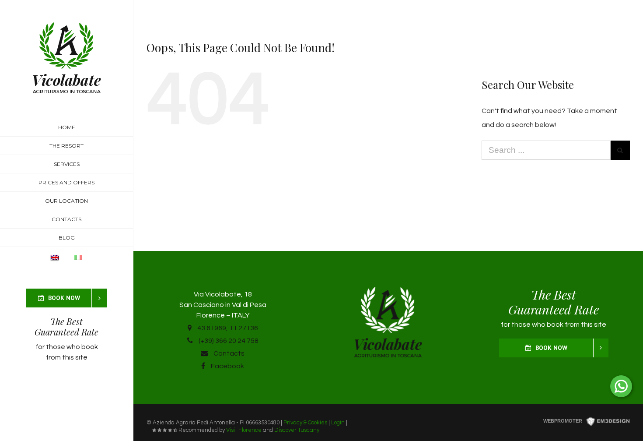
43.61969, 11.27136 (227, 328)
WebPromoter (562, 420)
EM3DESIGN (608, 422)
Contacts (228, 353)
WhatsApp (621, 386)
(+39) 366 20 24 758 (228, 340)
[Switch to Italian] (78, 263)
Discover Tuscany (296, 430)
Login (338, 423)
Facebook (227, 366)
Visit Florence (244, 430)
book (89, 346)
